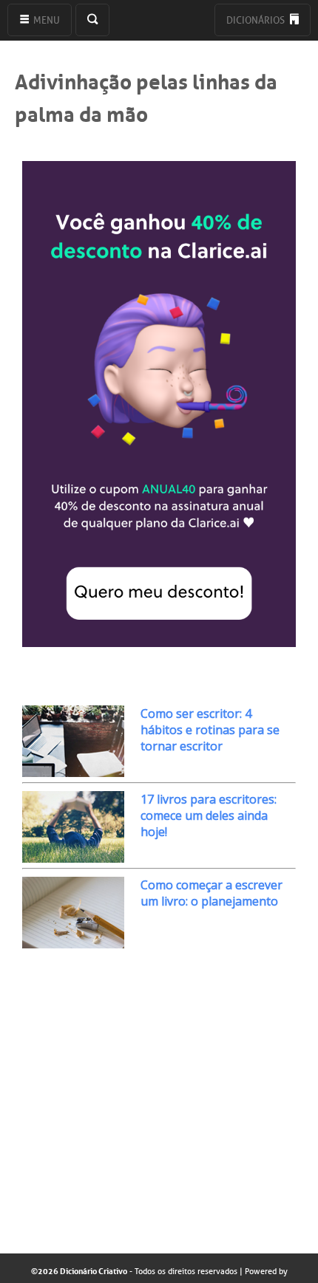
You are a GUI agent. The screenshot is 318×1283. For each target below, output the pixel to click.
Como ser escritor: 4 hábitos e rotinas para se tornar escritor (210, 729)
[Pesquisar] (92, 20)
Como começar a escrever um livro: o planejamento (212, 893)
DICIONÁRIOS (256, 20)
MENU (45, 20)
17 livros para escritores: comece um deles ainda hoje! (209, 815)
